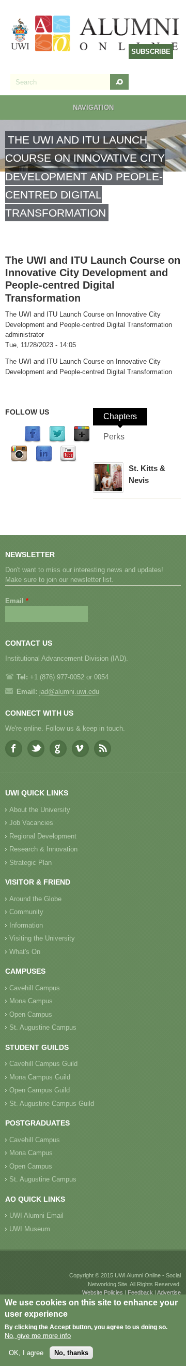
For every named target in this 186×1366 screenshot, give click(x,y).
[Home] (95, 34)
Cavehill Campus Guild (43, 1064)
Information (26, 925)
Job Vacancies (31, 823)
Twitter (35, 748)
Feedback (140, 1292)
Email (16, 601)
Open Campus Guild (39, 1090)
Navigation (93, 107)
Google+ (58, 748)
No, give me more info (38, 1336)
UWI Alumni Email (36, 1215)
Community (26, 912)
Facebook (13, 748)
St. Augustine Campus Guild (51, 1103)
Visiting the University (42, 938)
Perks (114, 436)
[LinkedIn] (44, 460)
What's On (24, 952)
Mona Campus (31, 1001)
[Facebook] (32, 440)
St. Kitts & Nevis (147, 474)
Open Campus (30, 1014)
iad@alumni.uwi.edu (69, 691)
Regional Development (42, 836)
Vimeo (80, 748)
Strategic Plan (30, 862)
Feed (102, 748)
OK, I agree (26, 1353)
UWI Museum (29, 1229)
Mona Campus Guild (39, 1077)
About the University (39, 810)
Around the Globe (35, 899)
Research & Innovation (43, 849)
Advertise (169, 1292)
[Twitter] (57, 440)
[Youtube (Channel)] (68, 460)
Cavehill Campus (34, 988)
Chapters (120, 416)
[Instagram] (19, 460)
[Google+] (81, 440)
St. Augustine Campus (42, 1027)
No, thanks (71, 1353)
